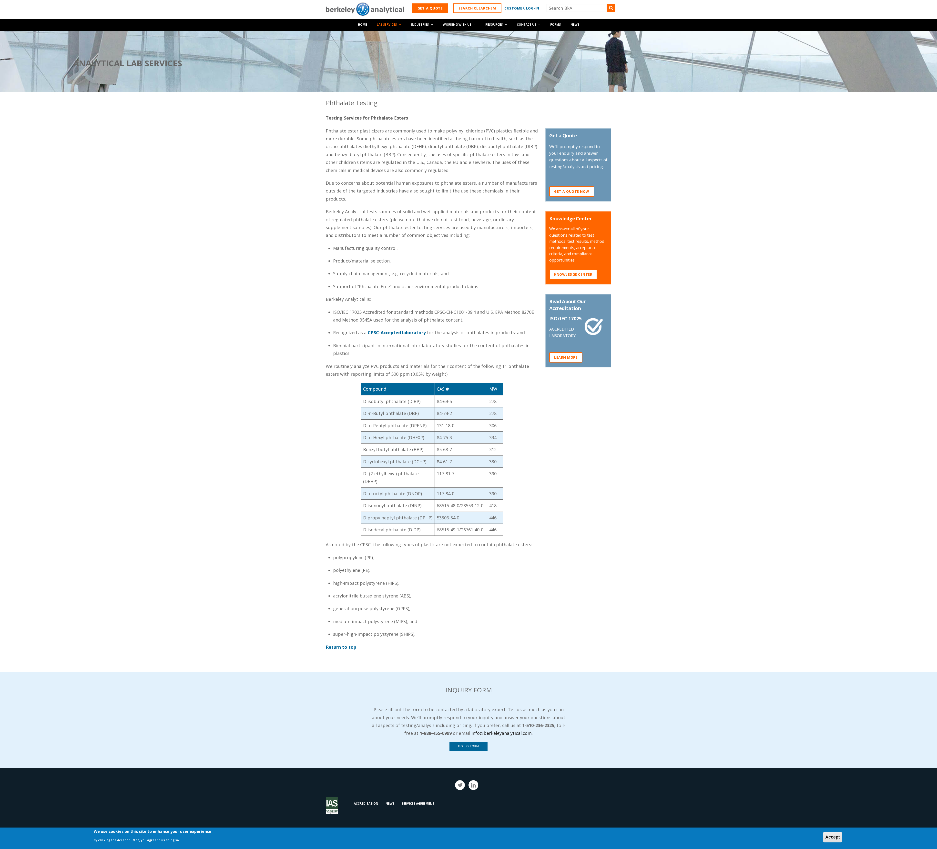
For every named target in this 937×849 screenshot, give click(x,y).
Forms (555, 24)
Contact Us (526, 24)
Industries (420, 24)
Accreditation (366, 803)
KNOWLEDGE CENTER (573, 274)
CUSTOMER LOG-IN (521, 8)
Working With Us (457, 24)
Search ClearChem (477, 8)
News (574, 24)
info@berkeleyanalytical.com (501, 733)
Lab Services (387, 24)
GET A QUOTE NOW (571, 191)
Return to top (341, 647)
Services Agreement (418, 803)
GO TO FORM (468, 746)
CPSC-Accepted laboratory (397, 332)
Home (362, 24)
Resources (494, 24)
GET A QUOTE (430, 8)
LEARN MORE (566, 357)
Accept (832, 837)
